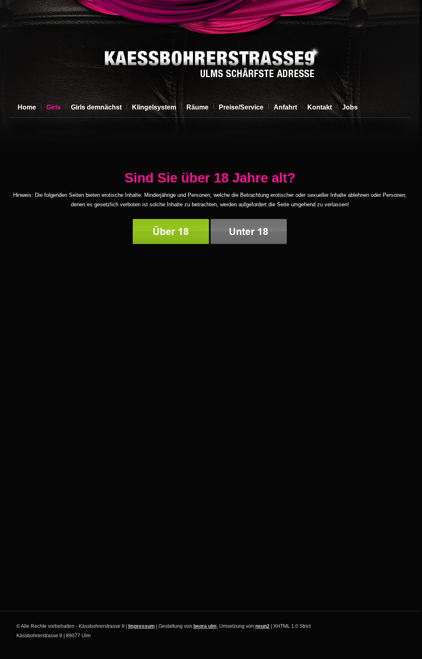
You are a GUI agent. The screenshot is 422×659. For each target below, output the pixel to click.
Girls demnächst (96, 107)
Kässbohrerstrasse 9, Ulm (208, 64)
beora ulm (205, 626)
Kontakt (319, 107)
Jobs (350, 107)
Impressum (141, 626)
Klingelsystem (154, 107)
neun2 (262, 626)
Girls (53, 107)
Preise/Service (241, 107)
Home (27, 107)
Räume (197, 107)
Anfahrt (285, 107)
